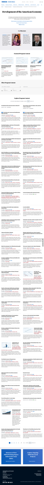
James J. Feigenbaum (30, 142)
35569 (34, 141)
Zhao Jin (17, 413)
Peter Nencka (15, 376)
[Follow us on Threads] (8, 482)
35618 (12, 127)
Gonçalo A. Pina (14, 331)
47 (21, 442)
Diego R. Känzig (40, 362)
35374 (11, 222)
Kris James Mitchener (30, 182)
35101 (11, 360)
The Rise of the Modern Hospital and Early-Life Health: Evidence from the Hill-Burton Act (10, 430)
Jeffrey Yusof (36, 169)
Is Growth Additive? (26, 207)
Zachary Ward (7, 261)
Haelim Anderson (7, 142)
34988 (33, 411)
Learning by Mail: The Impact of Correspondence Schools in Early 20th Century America (9, 316)
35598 (12, 141)
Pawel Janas (29, 412)
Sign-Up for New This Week (10, 461)
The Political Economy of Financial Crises (8, 359)
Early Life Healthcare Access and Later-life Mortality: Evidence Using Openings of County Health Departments (11, 153)
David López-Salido (35, 209)
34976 (12, 431)
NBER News (27, 4)
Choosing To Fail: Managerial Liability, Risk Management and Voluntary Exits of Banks (11, 139)
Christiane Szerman (13, 248)
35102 (33, 361)
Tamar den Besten (29, 362)
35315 (33, 247)
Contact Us (5, 473)
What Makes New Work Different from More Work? (31, 429)
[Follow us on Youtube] (11, 482)
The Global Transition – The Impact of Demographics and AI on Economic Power (10, 125)
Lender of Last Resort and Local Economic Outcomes (32, 409)
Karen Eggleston (17, 210)
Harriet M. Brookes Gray (13, 305)
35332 (11, 260)
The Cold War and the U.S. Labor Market (8, 398)
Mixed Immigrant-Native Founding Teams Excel (16, 410)
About (38, 4)
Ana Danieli (33, 248)
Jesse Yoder (29, 143)
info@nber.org (5, 477)
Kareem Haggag (37, 291)
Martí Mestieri (38, 248)
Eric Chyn (28, 291)
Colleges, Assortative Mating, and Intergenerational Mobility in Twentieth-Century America (31, 125)
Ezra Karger (11, 376)
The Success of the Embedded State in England (31, 315)
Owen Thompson (7, 432)
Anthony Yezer (40, 305)
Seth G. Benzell (7, 128)
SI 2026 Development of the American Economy (31, 192)
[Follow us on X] (3, 482)
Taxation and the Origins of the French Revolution (38, 329)
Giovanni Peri (18, 70)
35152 (11, 304)
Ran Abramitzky (29, 128)
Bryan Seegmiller (25, 432)
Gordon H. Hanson (33, 70)
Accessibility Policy (37, 473)
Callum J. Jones (29, 209)
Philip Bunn (16, 348)
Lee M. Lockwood (12, 182)
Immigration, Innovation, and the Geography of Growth (32, 219)
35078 (33, 345)
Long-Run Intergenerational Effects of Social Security (10, 179)
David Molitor (40, 261)
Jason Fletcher (16, 170)
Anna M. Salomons (38, 431)
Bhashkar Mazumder (35, 261)
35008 (12, 399)
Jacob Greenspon (36, 69)
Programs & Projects (9, 4)
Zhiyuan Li (36, 346)
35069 (33, 374)
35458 (33, 181)
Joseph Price (39, 128)
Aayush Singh (26, 363)
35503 (33, 168)
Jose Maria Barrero (15, 347)
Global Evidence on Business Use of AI (15, 343)
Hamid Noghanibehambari (9, 170)
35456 (11, 181)
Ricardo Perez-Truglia (30, 169)
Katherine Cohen (32, 291)
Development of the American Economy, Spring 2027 (10, 105)
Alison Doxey (7, 376)
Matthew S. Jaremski (37, 182)
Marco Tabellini (36, 333)
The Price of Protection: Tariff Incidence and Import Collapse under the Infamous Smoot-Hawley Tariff (10, 289)
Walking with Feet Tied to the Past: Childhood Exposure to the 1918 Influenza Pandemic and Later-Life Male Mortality (10, 167)
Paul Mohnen (18, 182)
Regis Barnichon (35, 362)
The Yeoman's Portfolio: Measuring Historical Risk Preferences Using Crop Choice (32, 113)
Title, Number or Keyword (6, 86)
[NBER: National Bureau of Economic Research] (8, 2)
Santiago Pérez (34, 128)
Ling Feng (28, 346)
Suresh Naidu (19, 400)
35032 (33, 388)
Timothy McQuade (18, 414)
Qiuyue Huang (32, 346)
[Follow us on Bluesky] (6, 482)
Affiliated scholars (22, 24)
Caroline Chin (33, 431)
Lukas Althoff (7, 248)
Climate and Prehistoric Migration (7, 232)
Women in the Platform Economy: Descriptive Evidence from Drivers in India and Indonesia (10, 193)
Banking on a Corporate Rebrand (28, 179)
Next (24, 442)
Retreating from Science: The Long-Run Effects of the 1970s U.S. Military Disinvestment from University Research (32, 153)
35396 (11, 209)
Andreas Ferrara (7, 223)
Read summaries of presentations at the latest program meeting (21, 21)
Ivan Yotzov (18, 346)
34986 (33, 430)
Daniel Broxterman (29, 305)
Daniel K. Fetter (7, 182)
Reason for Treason (26, 372)
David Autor (39, 276)
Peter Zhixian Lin (22, 69)
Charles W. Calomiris (14, 142)
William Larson (35, 305)
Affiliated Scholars (21, 4)
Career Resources (33, 4)
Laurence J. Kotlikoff (13, 128)
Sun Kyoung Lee (34, 222)
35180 (32, 290)
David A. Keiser (29, 261)
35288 (33, 260)
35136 (11, 330)
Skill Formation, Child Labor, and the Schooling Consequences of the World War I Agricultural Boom (32, 386)
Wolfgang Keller (7, 210)
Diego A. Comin (29, 248)
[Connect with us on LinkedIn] (5, 482)
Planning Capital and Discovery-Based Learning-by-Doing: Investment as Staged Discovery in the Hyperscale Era (32, 233)
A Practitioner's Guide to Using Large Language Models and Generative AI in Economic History (10, 220)
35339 (11, 247)
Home (2, 6)
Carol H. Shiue (12, 210)
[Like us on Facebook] (10, 482)
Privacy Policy (38, 475)
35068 (11, 375)
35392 (33, 221)
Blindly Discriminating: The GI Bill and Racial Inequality (11, 246)
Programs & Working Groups (17, 6)
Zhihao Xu (37, 375)
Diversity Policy (38, 474)
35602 (34, 127)
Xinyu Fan (28, 375)
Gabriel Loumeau (39, 332)
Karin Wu (17, 432)
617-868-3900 (5, 476)
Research (2, 4)
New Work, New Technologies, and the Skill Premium (37, 272)
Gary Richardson (32, 375)
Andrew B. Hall (36, 142)
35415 (33, 208)
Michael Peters (40, 222)
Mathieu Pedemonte (15, 291)
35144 (32, 304)
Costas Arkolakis (29, 222)
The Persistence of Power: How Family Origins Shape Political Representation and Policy (32, 289)
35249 (11, 290)
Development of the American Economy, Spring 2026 (32, 398)
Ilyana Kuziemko (7, 400)
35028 (11, 388)
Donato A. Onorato (13, 400)
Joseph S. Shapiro (25, 262)
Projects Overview (32, 461)
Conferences (15, 4)
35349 (33, 236)
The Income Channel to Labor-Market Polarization (31, 246)
